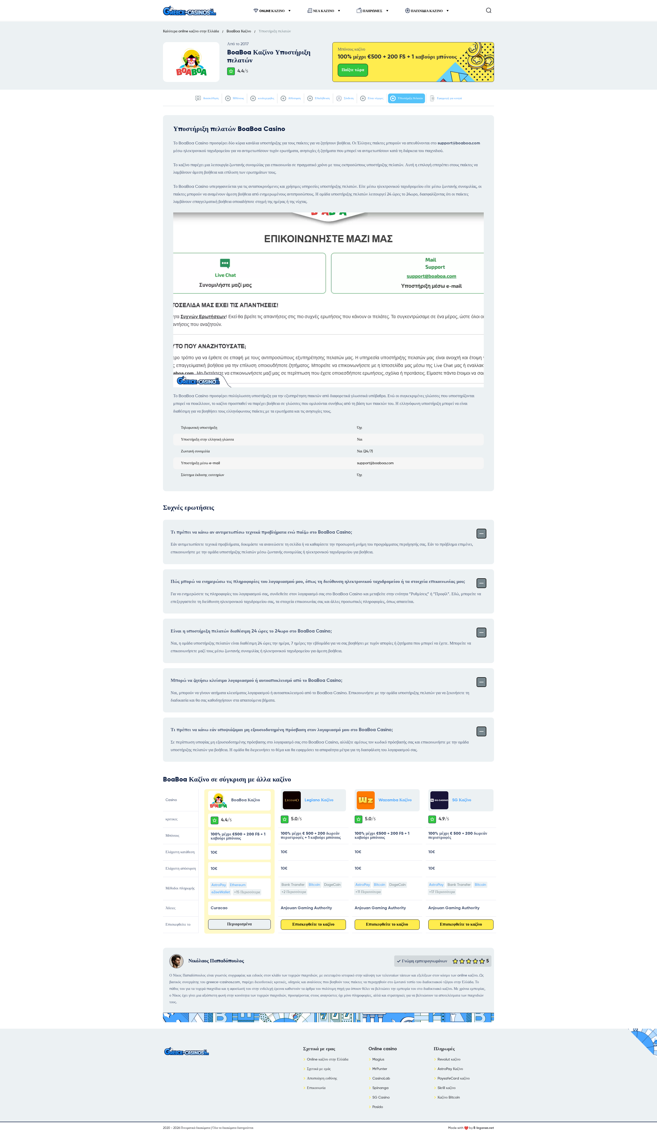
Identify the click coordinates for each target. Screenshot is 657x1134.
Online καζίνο (271, 11)
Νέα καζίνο (323, 11)
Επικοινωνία (316, 1088)
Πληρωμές (372, 11)
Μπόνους (238, 98)
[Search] (488, 10)
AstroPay (218, 885)
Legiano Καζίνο (319, 800)
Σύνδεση (348, 98)
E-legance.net (484, 1128)
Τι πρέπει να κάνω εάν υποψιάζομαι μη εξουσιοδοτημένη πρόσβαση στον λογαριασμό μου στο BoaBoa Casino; (282, 730)
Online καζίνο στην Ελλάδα (327, 1059)
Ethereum (238, 885)
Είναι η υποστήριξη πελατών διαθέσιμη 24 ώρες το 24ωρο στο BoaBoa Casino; (251, 631)
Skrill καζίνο (447, 1088)
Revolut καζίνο (449, 1059)
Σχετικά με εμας (319, 1049)
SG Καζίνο (461, 800)
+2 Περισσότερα (294, 892)
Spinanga (380, 1088)
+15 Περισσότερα (247, 892)
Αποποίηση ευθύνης (322, 1078)
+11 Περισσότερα (368, 892)
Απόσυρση (294, 98)
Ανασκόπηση (210, 98)
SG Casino (381, 1097)
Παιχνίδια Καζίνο (426, 11)
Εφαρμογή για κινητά (449, 98)
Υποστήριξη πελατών (410, 98)
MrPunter (379, 1069)
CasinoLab (381, 1078)
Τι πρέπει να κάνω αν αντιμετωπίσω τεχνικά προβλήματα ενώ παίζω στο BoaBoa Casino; (261, 532)
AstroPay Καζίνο (450, 1069)
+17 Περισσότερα (442, 892)
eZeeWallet (220, 892)
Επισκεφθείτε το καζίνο (313, 925)
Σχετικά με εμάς (319, 1069)
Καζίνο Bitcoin (449, 1097)
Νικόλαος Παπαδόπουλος (216, 961)
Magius (378, 1059)
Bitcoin (314, 885)
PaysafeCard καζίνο (454, 1078)
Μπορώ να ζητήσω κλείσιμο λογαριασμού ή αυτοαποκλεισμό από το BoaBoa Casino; (256, 680)
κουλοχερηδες (265, 98)
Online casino (383, 1049)
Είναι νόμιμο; (375, 98)
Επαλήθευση (322, 98)
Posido (377, 1107)
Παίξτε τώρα (353, 70)
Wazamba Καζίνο (395, 800)
